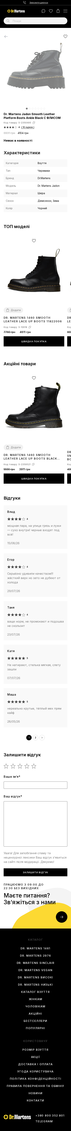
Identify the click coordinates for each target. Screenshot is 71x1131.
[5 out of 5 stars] (34, 766)
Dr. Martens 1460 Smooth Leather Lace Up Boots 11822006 (33, 319)
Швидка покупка (34, 341)
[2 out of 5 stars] (13, 766)
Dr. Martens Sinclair (35, 963)
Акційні (35, 1013)
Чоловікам (35, 1006)
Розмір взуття (35, 1049)
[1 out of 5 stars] (6, 766)
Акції (35, 1057)
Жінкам (35, 999)
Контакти (35, 1100)
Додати (16, 310)
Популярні (35, 1028)
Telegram (44, 1121)
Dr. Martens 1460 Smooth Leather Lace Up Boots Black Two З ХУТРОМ (30, 457)
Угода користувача (35, 1071)
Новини (36, 1093)
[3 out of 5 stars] (20, 766)
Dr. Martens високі (35, 977)
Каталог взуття (35, 992)
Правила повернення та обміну (35, 1086)
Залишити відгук (35, 872)
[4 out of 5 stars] (27, 766)
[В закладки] (65, 36)
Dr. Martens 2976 (35, 955)
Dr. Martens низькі (35, 984)
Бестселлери (35, 1021)
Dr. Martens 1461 (35, 948)
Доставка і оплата (35, 1064)
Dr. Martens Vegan (35, 970)
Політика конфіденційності (35, 1078)
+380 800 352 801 (50, 1115)
